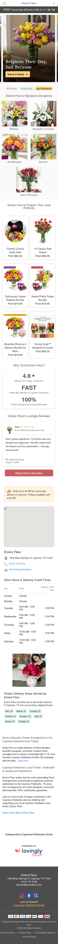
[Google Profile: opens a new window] (36, 895)
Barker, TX (21, 711)
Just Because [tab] (44, 88)
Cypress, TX (35, 711)
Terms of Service (7, 933)
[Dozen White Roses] (9, 430)
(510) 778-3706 (17, 563)
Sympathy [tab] (26, 88)
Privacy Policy (25, 933)
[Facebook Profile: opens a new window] (29, 895)
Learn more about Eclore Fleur (18, 812)
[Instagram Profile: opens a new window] (22, 895)
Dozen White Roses (22, 430)
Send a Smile (15, 74)
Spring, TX (10, 721)
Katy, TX (38, 716)
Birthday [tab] (12, 88)
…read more (22, 760)
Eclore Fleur (29, 3)
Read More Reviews (29, 473)
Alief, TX (9, 711)
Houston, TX (25, 716)
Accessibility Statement (45, 933)
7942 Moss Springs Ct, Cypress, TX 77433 (29, 878)
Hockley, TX (10, 716)
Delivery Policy (29, 937)
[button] (51, 937)
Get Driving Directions (20, 569)
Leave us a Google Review (29, 905)
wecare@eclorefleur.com (29, 884)
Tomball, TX (24, 721)
